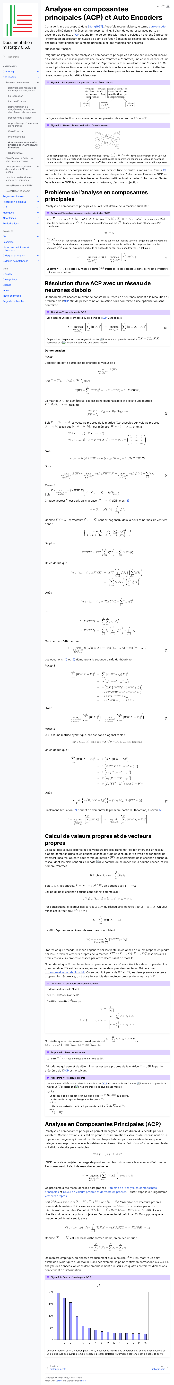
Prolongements (16, 136)
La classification (17, 101)
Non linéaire (9, 76)
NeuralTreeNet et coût (17, 190)
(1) (164, 170)
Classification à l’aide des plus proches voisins (19, 159)
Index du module (12, 295)
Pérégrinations (11, 223)
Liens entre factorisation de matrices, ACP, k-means (18, 169)
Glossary (7, 273)
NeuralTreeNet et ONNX (18, 185)
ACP (76, 34)
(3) (127, 500)
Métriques (8, 212)
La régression (15, 95)
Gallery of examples (14, 255)
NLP (5, 207)
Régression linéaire (13, 196)
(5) (73, 659)
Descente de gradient (20, 117)
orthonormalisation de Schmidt (65, 972)
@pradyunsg (73, 1380)
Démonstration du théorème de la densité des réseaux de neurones (22, 109)
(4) (65, 659)
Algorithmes (9, 218)
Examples (8, 241)
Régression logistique (14, 201)
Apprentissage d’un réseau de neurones (23, 124)
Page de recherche (13, 301)
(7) (75, 810)
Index (6, 290)
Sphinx (59, 1380)
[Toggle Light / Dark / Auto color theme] (162, 6)
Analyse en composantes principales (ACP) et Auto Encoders (23, 145)
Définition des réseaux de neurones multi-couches (22, 89)
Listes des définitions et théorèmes (16, 248)
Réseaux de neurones (17, 82)
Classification (15, 131)
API (4, 236)
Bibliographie (15, 152)
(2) (161, 810)
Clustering (8, 71)
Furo (83, 1380)
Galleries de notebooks (15, 260)
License (7, 284)
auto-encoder (158, 26)
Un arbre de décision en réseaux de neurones (18, 178)
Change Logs (10, 279)
